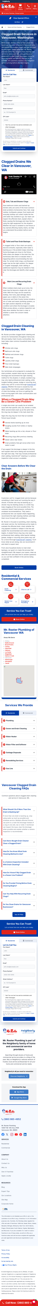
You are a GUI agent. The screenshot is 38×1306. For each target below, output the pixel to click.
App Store (20, 1092)
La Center (8, 652)
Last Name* (6, 84)
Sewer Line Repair (8, 601)
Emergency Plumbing (25, 601)
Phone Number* (8, 100)
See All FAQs (19, 914)
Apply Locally (6, 1176)
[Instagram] (11, 1134)
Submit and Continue (19, 148)
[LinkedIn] (25, 1134)
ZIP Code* (6, 116)
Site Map (4, 1200)
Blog (3, 1187)
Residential (11, 70)
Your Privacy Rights (11, 1265)
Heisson (7, 650)
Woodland (8, 661)
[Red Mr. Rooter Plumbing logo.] (19, 1112)
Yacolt (7, 663)
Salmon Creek (9, 656)
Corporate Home (7, 1204)
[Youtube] (16, 1134)
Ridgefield (8, 654)
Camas (7, 646)
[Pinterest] (20, 1134)
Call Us (28, 8)
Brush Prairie (9, 644)
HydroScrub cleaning (24, 540)
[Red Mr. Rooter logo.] (10, 1031)
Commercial (29, 70)
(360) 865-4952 (12, 1119)
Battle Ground (9, 643)
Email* (5, 92)
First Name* (6, 76)
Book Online (20, 8)
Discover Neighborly (18, 1076)
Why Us (4, 1167)
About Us (4, 1159)
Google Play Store (20, 1098)
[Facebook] (2, 1134)
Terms (29, 135)
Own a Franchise (7, 1172)
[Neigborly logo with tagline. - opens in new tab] (28, 1031)
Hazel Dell (8, 648)
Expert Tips (5, 1191)
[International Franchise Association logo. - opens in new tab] (4, 1209)
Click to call (25, 589)
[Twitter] (7, 1134)
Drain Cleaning (8, 589)
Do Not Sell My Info (7, 1261)
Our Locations (6, 1195)
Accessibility (5, 1257)
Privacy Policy (9, 136)
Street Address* (8, 108)
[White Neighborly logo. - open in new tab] (6, 1)
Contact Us (5, 1163)
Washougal (8, 659)
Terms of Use (5, 1250)
